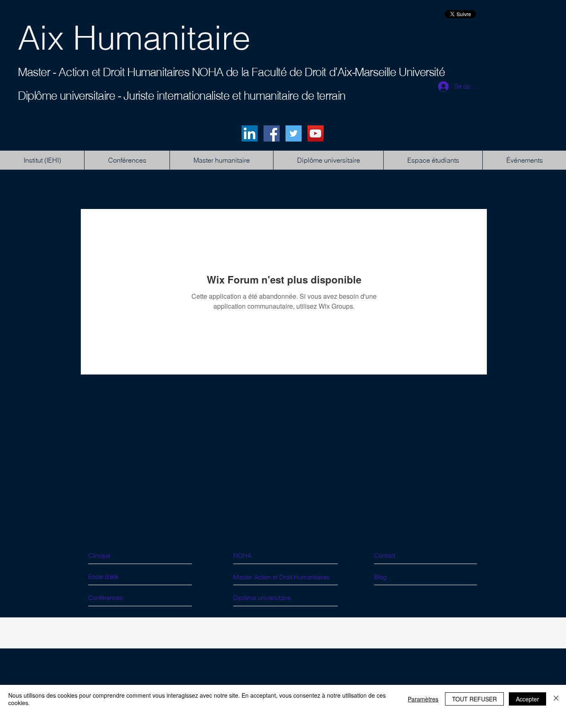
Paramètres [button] (423, 699)
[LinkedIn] (250, 133)
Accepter (527, 699)
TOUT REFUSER (474, 699)
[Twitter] (293, 133)
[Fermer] (556, 698)
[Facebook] (272, 133)
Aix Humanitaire (134, 37)
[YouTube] (315, 133)
